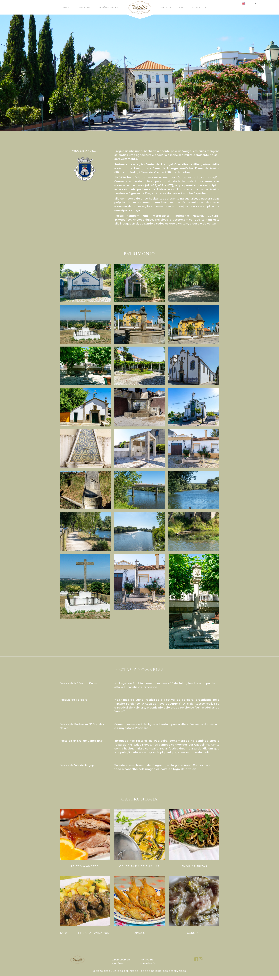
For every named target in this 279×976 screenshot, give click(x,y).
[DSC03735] (193, 531)
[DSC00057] (85, 283)
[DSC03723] (193, 490)
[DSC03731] (139, 531)
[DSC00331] (193, 448)
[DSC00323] (85, 448)
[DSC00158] (139, 366)
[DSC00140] (85, 366)
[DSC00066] (139, 283)
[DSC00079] (193, 283)
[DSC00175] (85, 407)
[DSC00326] (139, 448)
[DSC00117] (139, 324)
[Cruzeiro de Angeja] (85, 324)
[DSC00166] (193, 366)
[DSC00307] (139, 407)
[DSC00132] (193, 324)
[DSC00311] (193, 407)
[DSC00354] (85, 490)
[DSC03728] (85, 531)
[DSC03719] (139, 490)
